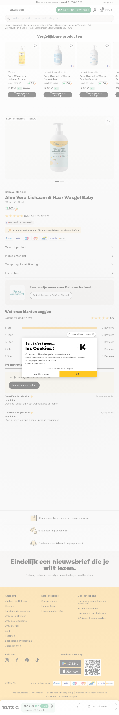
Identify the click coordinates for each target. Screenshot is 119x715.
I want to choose (41, 374)
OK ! (78, 374)
